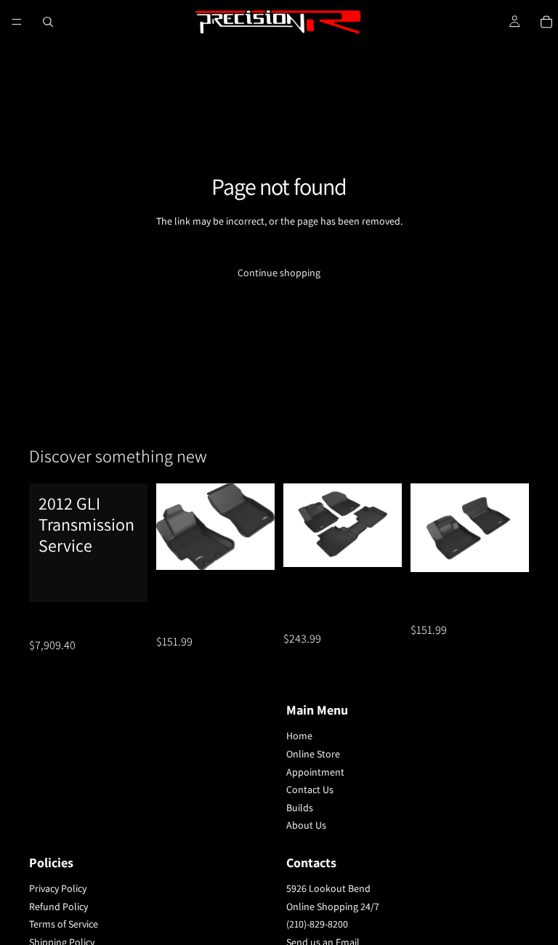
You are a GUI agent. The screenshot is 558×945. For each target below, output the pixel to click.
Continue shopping (279, 272)
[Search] (48, 22)
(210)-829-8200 (317, 923)
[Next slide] (259, 527)
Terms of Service (63, 923)
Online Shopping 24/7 (332, 905)
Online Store (313, 753)
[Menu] (16, 22)
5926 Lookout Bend (328, 888)
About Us (306, 825)
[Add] (125, 579)
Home (299, 735)
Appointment (315, 771)
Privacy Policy (57, 888)
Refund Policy (58, 905)
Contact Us (309, 789)
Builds (299, 806)
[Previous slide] (172, 527)
